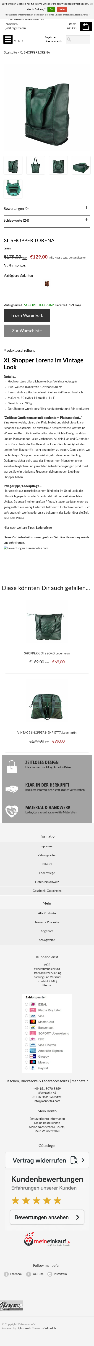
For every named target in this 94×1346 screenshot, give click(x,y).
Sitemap (47, 985)
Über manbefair (53, 41)
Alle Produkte (47, 913)
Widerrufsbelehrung (47, 969)
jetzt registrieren (16, 28)
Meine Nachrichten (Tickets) (47, 1127)
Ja (51, 9)
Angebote (50, 37)
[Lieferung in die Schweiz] (47, 1245)
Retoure (47, 864)
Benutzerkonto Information (47, 1119)
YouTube (38, 1274)
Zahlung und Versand (47, 977)
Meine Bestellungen (47, 1123)
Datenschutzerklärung (47, 973)
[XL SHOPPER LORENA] (13, 173)
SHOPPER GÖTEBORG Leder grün (47, 653)
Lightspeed (23, 1328)
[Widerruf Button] (47, 1167)
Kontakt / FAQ (47, 981)
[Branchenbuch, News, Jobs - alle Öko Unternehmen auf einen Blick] (11, 1309)
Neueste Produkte (47, 922)
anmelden (11, 24)
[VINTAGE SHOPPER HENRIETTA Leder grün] (46, 724)
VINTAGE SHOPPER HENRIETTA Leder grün (46, 732)
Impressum (47, 846)
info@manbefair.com (47, 1101)
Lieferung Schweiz (47, 882)
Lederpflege (44, 527)
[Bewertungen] (47, 1229)
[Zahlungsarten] (47, 1072)
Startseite (10, 52)
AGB (47, 965)
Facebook (16, 1274)
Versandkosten (77, 257)
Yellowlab (50, 1328)
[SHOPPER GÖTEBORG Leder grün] (46, 645)
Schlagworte (47, 940)
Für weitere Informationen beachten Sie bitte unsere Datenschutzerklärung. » (47, 14)
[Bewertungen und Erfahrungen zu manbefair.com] (26, 548)
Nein (62, 9)
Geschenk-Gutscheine (47, 891)
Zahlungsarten (47, 855)
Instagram (60, 1274)
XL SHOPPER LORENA (35, 52)
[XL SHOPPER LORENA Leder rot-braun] (47, 287)
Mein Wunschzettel (47, 1131)
